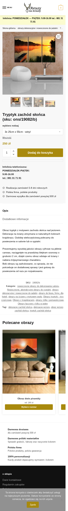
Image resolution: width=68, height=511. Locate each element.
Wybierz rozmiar (29, 407)
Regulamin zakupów (13, 484)
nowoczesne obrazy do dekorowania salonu (38, 286)
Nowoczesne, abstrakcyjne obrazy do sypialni (29, 290)
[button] (58, 36)
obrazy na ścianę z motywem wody (25, 296)
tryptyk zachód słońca (40, 310)
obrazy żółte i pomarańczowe (50, 300)
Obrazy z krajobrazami (23, 300)
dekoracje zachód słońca (20, 307)
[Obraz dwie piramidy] (28, 362)
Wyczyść (6, 137)
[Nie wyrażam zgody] (61, 499)
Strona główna (9, 28)
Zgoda (33, 504)
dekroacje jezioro (42, 307)
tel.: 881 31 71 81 (11, 178)
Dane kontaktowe (11, 479)
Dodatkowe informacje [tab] (15, 219)
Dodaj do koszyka (40, 152)
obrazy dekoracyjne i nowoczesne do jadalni (38, 28)
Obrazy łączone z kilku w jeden (33, 303)
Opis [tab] (5, 210)
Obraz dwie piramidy (28, 398)
